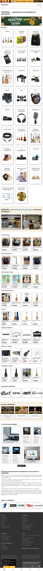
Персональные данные (5, 539)
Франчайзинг (24, 521)
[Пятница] (30, 505)
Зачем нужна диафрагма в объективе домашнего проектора (26, 436)
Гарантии (3, 521)
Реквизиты (24, 523)
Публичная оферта (4, 538)
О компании (24, 517)
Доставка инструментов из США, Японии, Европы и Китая (31, 536)
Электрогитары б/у (6, 253)
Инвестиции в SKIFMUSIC (26, 529)
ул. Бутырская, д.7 (39, 5)
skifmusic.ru (3, 556)
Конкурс (2, 524)
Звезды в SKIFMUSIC (7, 404)
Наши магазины (4, 490)
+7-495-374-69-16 (4, 547)
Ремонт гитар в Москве (26, 540)
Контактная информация (6, 543)
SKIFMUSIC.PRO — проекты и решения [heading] (30, 548)
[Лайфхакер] (38, 505)
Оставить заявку (4, 535)
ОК (9, 566)
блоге (15, 424)
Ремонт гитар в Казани (26, 543)
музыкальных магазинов (23, 210)
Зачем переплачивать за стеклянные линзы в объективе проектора (37, 436)
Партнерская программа (26, 524)
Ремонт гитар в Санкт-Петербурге (28, 542)
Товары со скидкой (6, 346)
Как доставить (3, 520)
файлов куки (5, 564)
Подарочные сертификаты (6, 526)
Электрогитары (5, 235)
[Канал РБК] (21, 505)
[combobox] (21, 8)
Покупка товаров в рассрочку (27, 537)
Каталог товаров (4, 517)
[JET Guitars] (26, 393)
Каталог (4, 27)
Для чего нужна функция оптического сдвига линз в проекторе (30, 461)
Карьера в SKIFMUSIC (26, 527)
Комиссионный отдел (26, 539)
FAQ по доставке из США (5, 536)
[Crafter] (37, 393)
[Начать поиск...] (40, 8)
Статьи (2, 523)
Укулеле (3, 309)
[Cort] (5, 393)
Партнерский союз (25, 520)
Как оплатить (3, 518)
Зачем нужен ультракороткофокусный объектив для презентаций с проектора (5, 456)
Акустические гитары (7, 272)
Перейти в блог (21, 465)
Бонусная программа (5, 527)
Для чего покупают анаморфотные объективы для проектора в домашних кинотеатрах (16, 456)
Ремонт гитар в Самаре (26, 545)
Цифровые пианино (6, 327)
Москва (40, 4)
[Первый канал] (5, 505)
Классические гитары (7, 290)
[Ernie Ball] (16, 393)
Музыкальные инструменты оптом (28, 526)
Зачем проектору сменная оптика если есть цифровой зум (10, 442)
